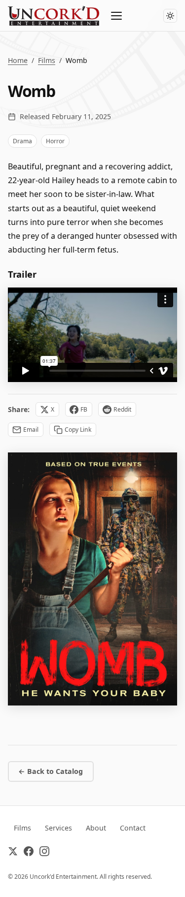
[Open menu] (117, 16)
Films (46, 60)
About (96, 828)
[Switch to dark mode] (170, 16)
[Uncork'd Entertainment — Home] (53, 16)
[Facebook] (29, 853)
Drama (22, 141)
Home (18, 60)
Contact (133, 828)
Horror (55, 141)
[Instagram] (44, 853)
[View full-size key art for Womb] (92, 578)
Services (58, 828)
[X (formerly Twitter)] (13, 853)
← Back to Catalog (50, 771)
